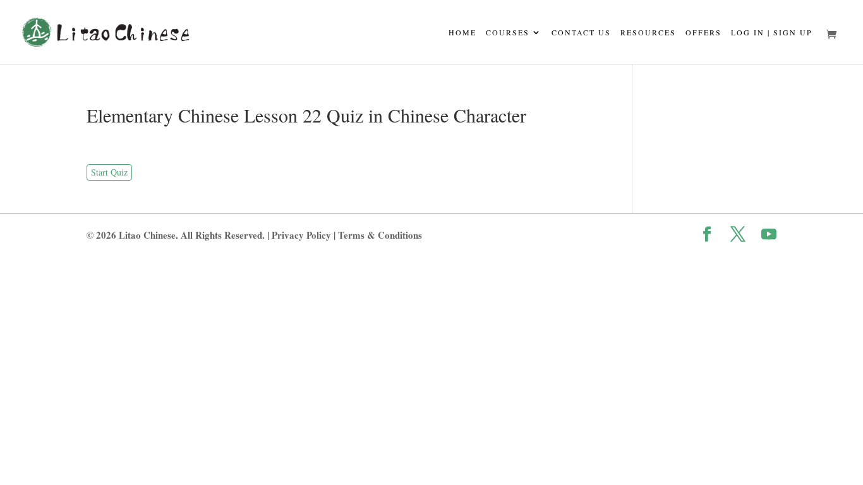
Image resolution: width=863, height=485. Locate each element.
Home (462, 32)
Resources (648, 32)
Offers (703, 32)
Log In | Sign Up (771, 32)
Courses (507, 32)
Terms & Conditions (380, 235)
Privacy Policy (301, 235)
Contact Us (581, 32)
